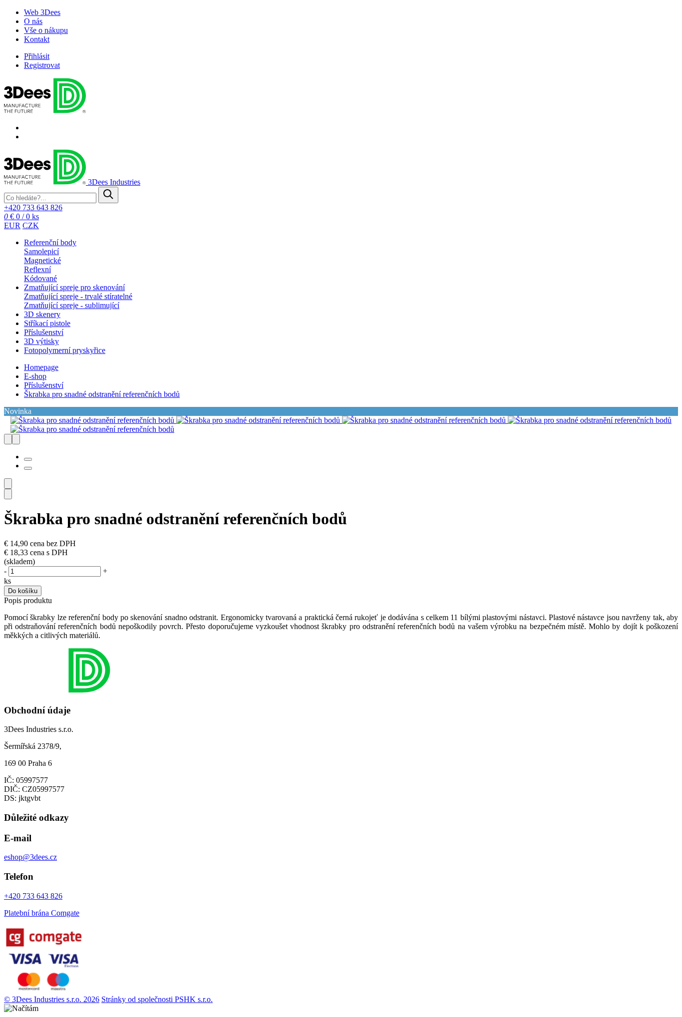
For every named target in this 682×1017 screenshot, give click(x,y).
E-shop (35, 376)
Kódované (40, 278)
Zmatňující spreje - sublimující (71, 305)
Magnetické (42, 260)
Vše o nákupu (46, 30)
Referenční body (50, 242)
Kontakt (36, 39)
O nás (33, 21)
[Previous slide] (16, 439)
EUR (12, 225)
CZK (30, 225)
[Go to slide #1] (8, 483)
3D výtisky (41, 341)
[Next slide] (8, 439)
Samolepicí (41, 251)
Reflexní (37, 269)
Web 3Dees (42, 12)
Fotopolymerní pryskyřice (64, 350)
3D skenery (42, 314)
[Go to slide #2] (8, 494)
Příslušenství (43, 332)
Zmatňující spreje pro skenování (74, 287)
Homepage (41, 367)
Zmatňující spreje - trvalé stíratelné (78, 296)
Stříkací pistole (47, 323)
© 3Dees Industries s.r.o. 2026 (51, 999)
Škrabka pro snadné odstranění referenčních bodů (102, 394)
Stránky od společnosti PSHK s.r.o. (157, 999)
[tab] (28, 459)
